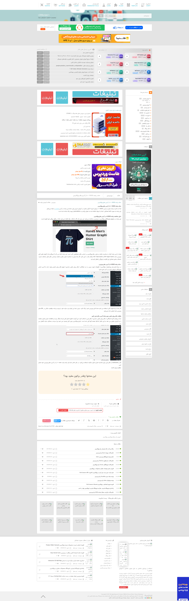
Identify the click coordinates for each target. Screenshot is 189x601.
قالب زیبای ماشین (79, 506)
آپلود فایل (148, 354)
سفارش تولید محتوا (146, 314)
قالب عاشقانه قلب (46, 522)
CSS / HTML (145, 100)
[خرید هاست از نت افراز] (95, 103)
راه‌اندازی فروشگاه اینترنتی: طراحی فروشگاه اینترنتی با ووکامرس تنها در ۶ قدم (96, 488)
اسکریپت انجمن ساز (88, 53)
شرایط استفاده (107, 563)
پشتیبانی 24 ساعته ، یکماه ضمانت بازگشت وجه (78, 130)
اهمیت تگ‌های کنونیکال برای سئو (85, 79)
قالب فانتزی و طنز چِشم (63, 508)
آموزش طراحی (146, 98)
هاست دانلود (112, 597)
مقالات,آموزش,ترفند (45, 202)
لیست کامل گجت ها (138, 283)
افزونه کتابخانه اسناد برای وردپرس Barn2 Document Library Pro (138, 220)
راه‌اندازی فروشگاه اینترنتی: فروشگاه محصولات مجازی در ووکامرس (67, 568)
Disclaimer (140, 594)
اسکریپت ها (147, 112)
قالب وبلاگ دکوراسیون (113, 522)
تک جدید (149, 334)
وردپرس (109, 195)
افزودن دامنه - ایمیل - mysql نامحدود (80, 117)
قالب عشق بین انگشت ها (113, 508)
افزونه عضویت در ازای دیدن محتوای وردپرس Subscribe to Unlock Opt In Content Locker (138, 213)
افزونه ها (148, 115)
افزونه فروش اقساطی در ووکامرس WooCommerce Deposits (100, 484)
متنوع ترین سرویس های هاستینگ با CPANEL (78, 114)
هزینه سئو (148, 294)
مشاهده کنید (123, 587)
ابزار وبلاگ (108, 550)
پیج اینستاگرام (46, 421)
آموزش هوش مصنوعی (145, 339)
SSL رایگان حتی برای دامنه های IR (81, 123)
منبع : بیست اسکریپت (91, 404)
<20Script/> (44, 15)
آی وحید (132, 597)
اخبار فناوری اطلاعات (145, 110)
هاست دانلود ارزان (146, 344)
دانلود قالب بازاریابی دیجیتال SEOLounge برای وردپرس (101, 492)
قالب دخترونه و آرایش (96, 506)
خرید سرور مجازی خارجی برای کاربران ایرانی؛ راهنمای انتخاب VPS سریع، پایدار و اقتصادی (138, 205)
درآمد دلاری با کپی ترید (145, 304)
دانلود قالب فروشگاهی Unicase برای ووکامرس (103, 464)
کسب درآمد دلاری (146, 319)
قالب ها (148, 126)
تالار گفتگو (108, 553)
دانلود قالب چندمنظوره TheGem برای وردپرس (103, 460)
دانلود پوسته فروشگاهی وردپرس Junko (105, 456)
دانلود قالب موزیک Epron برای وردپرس (105, 452)
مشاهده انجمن (41, 49)
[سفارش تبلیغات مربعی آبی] (62, 103)
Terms (136, 594)
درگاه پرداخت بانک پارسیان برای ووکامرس (104, 448)
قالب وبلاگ (147, 128)
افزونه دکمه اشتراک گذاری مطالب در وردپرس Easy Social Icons (67, 553)
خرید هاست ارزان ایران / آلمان (113, 110)
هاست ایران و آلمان (85, 168)
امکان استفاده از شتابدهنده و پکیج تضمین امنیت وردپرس (75, 133)
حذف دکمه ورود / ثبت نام (87, 82)
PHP (147, 102)
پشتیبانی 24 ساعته (85, 181)
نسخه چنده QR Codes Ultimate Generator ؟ (82, 69)
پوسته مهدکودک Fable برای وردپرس (105, 480)
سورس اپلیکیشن (146, 123)
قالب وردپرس (147, 329)
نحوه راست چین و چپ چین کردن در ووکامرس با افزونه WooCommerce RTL (97, 472)
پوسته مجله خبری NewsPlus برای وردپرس (104, 476)
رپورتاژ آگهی (147, 120)
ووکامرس (105, 437)
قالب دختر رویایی (46, 506)
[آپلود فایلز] (128, 30)
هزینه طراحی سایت (146, 309)
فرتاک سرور (118, 162)
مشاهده (43, 29)
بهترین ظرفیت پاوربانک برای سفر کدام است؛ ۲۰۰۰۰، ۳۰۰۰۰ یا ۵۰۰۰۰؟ (76, 56)
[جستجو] (100, 15)
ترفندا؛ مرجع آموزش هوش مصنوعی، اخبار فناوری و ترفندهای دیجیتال (75, 59)
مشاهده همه (101, 50)
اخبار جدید (148, 324)
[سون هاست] (82, 30)
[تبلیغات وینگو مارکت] (138, 193)
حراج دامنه (148, 349)
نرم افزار (147, 134)
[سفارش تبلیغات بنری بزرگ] (95, 96)
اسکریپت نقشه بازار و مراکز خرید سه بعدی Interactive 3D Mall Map (66, 561)
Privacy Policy (130, 594)
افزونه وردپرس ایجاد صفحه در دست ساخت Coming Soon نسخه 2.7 (66, 576)
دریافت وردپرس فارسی (105, 567)
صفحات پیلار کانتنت (88, 75)
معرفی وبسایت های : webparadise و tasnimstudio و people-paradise (75, 66)
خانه (118, 195)
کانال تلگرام (57, 421)
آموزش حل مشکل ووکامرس (114, 437)
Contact (121, 594)
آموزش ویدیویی (146, 105)
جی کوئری (147, 118)
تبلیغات (108, 543)
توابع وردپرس (107, 558)
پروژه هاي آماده (146, 136)
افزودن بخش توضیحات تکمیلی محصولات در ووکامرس (102, 468)
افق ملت (148, 299)
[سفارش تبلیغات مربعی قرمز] (47, 103)
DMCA (125, 594)
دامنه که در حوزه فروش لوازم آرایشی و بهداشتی (81, 72)
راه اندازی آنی (86, 127)
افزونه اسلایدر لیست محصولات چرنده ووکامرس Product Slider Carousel (65, 545)
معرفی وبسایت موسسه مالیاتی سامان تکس (82, 62)
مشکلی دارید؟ (113, 404)
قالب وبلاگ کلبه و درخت (96, 524)
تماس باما (108, 548)
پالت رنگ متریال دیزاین (105, 565)
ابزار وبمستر (147, 107)
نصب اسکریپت (107, 560)
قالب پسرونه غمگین (63, 522)
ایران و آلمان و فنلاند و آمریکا (83, 178)
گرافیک (148, 139)
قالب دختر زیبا (79, 522)
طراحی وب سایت (139, 597)
